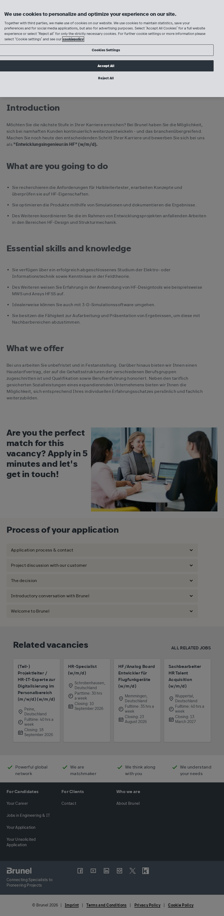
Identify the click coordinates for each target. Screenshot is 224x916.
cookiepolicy (73, 39)
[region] (112, 48)
